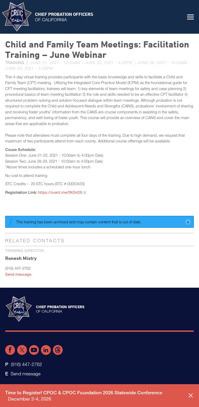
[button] (190, 17)
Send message (18, 274)
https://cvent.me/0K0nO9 (60, 192)
